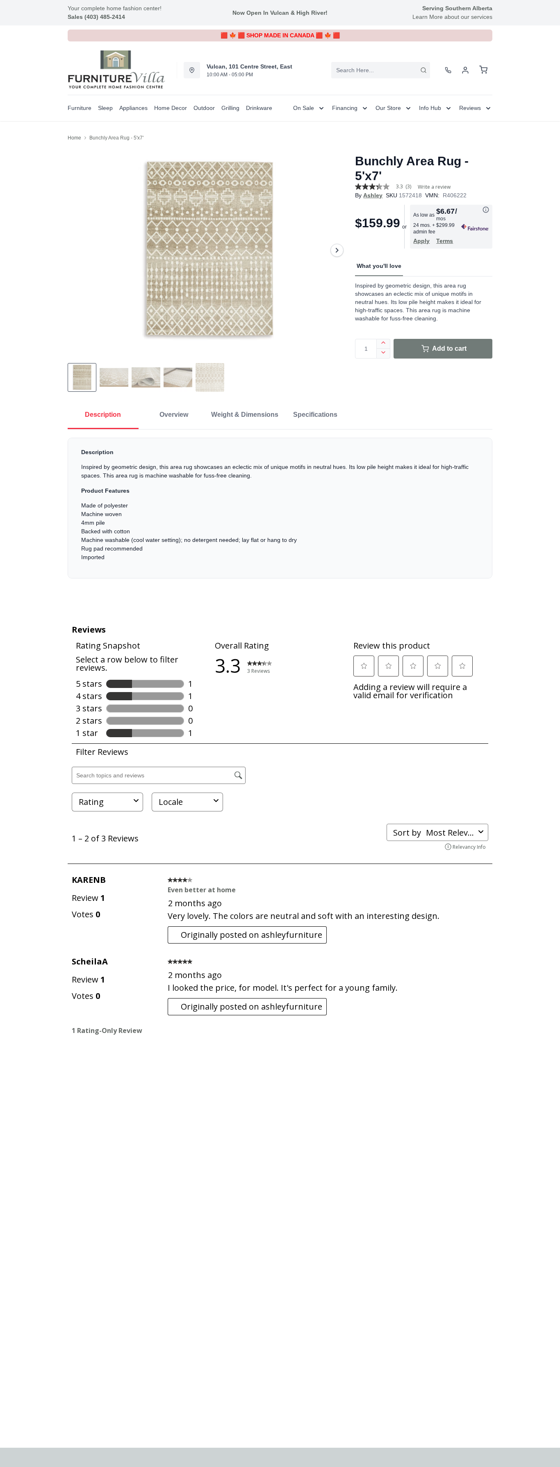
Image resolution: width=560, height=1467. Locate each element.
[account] (465, 70)
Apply (421, 241)
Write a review (434, 187)
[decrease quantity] (383, 354)
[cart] (483, 70)
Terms (444, 241)
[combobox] (380, 70)
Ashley (372, 195)
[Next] (337, 250)
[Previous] (79, 250)
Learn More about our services (452, 17)
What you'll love (379, 266)
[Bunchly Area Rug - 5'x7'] (208, 250)
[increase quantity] (383, 344)
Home (74, 138)
